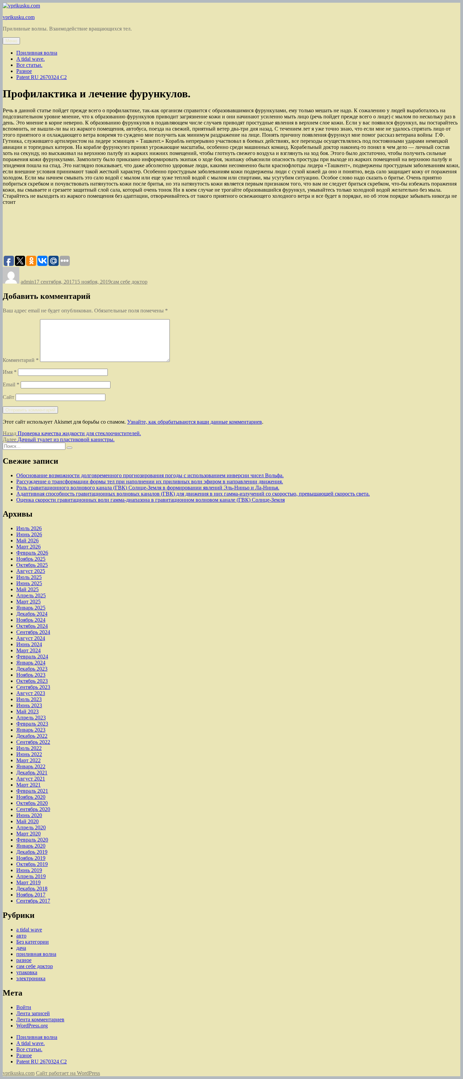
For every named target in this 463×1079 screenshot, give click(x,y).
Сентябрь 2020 (33, 809)
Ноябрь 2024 (30, 620)
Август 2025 (30, 571)
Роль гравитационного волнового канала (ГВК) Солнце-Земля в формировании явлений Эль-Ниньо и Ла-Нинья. (147, 487)
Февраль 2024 (32, 656)
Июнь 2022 (29, 754)
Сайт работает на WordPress (68, 1073)
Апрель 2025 (31, 595)
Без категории (32, 942)
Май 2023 (27, 711)
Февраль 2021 (32, 791)
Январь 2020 (30, 846)
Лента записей (33, 1013)
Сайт (8, 397)
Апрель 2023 (31, 717)
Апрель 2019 (31, 876)
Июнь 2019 (29, 870)
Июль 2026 (29, 528)
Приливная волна (36, 53)
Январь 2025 (30, 608)
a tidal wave (29, 929)
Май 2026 (27, 540)
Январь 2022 (30, 766)
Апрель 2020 (31, 827)
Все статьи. (29, 65)
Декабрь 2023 (31, 669)
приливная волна (36, 954)
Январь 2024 (30, 663)
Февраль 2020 (32, 840)
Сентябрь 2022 (33, 742)
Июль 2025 (29, 577)
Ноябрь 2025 (30, 559)
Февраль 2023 (32, 724)
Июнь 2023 (29, 705)
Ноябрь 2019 (30, 858)
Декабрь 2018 (31, 888)
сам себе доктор (129, 282)
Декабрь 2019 (31, 852)
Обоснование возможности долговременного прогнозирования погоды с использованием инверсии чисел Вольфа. (150, 475)
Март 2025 (28, 601)
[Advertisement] (126, 232)
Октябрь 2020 (32, 803)
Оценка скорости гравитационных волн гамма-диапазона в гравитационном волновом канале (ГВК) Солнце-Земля (150, 500)
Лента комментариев (40, 1019)
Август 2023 (30, 693)
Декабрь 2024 (31, 614)
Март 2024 (28, 650)
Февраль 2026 (32, 553)
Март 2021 (28, 785)
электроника (30, 978)
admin (27, 282)
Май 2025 (27, 589)
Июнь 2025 (29, 583)
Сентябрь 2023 (33, 687)
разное (24, 960)
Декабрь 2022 (31, 736)
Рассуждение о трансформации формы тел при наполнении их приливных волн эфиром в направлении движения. (149, 481)
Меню (11, 40)
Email (11, 384)
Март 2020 (28, 833)
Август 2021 (30, 779)
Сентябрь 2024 (33, 632)
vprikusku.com (19, 17)
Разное (24, 71)
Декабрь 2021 (31, 772)
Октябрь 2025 (32, 565)
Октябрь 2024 (32, 626)
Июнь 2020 (29, 815)
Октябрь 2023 (32, 681)
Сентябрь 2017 (33, 901)
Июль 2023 (29, 699)
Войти (23, 1007)
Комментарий (21, 360)
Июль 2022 (29, 748)
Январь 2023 (30, 730)
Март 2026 (28, 547)
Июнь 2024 (29, 644)
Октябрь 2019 (32, 864)
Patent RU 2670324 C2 (41, 77)
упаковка (26, 972)
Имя (10, 372)
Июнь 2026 (29, 534)
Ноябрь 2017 (30, 895)
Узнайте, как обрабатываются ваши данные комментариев (194, 422)
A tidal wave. (30, 59)
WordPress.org (32, 1025)
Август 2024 (30, 638)
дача (21, 948)
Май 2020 (27, 821)
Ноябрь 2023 (30, 675)
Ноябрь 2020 (30, 797)
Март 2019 (28, 882)
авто (21, 936)
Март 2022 (28, 760)
